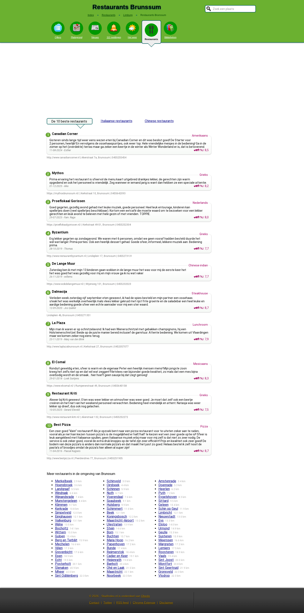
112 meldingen (114, 37)
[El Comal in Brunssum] (198, 378)
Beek (110, 513)
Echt (58, 560)
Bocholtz (61, 528)
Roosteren (166, 552)
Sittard (163, 501)
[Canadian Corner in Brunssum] (198, 150)
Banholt (112, 564)
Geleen (163, 505)
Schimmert (115, 509)
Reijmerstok (115, 552)
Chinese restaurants (159, 121)
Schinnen (113, 489)
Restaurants (151, 39)
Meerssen (165, 540)
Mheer (59, 572)
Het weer (132, 37)
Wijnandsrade (64, 497)
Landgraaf (62, 489)
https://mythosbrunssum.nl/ (63, 193)
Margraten (166, 544)
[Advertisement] (152, 78)
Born (110, 532)
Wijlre (59, 524)
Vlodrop (164, 576)
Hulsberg (113, 505)
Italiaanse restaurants (116, 121)
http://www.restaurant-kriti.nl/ (63, 417)
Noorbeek (114, 576)
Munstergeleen (66, 501)
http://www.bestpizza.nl (60, 458)
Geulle (163, 532)
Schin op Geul (168, 509)
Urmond (164, 528)
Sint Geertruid (168, 568)
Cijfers (58, 37)
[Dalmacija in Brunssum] (198, 308)
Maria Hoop (115, 540)
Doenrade (165, 485)
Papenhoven (116, 544)
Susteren (165, 536)
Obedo (145, 596)
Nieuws (95, 37)
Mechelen (62, 544)
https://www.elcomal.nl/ (60, 385)
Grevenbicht (64, 552)
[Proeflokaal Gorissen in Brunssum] (198, 217)
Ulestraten (114, 524)
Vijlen (59, 548)
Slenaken (61, 568)
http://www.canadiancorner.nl (63, 157)
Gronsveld (165, 572)
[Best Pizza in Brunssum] (198, 451)
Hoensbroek (64, 485)
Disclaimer (166, 602)
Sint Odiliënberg (66, 576)
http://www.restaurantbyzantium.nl (66, 256)
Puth (161, 493)
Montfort (165, 564)
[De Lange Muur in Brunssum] (198, 276)
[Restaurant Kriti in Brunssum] (198, 409)
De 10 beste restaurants (69, 121)
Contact (94, 602)
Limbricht (165, 513)
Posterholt (63, 564)
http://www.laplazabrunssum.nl (64, 346)
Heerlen (164, 489)
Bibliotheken (170, 37)
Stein (110, 528)
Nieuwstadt (166, 516)
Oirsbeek (113, 485)
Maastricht (115, 572)
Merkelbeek (63, 481)
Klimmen (61, 505)
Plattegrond (76, 37)
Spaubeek (114, 501)
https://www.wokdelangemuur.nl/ (65, 284)
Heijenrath (114, 560)
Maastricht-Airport (120, 520)
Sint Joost (166, 560)
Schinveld (114, 481)
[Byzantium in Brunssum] (198, 248)
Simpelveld (63, 513)
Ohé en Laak (115, 568)
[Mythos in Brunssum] (198, 186)
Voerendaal (115, 497)
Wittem (60, 532)
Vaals (162, 556)
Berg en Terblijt (66, 540)
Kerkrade (61, 509)
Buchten (113, 536)
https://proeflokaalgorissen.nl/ (64, 224)
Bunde (111, 548)
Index (91, 15)
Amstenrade (167, 481)
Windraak (61, 493)
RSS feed (122, 602)
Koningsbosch (117, 516)
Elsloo (162, 524)
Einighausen (63, 516)
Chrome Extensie (144, 602)
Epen (58, 556)
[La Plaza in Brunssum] (198, 339)
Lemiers (164, 548)
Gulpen (60, 536)
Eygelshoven (167, 497)
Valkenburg (63, 520)
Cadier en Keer (117, 556)
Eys (161, 520)
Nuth (110, 493)
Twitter (107, 602)
